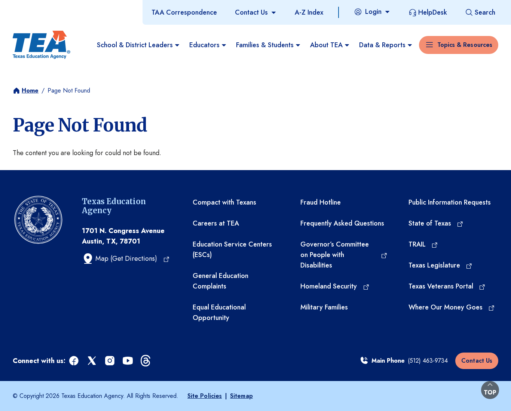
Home (30, 90)
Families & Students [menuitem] (265, 45)
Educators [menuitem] (204, 45)
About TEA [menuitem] (326, 45)
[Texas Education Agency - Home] (41, 45)
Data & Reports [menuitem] (382, 45)
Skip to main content (31, 7)
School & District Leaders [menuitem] (135, 45)
